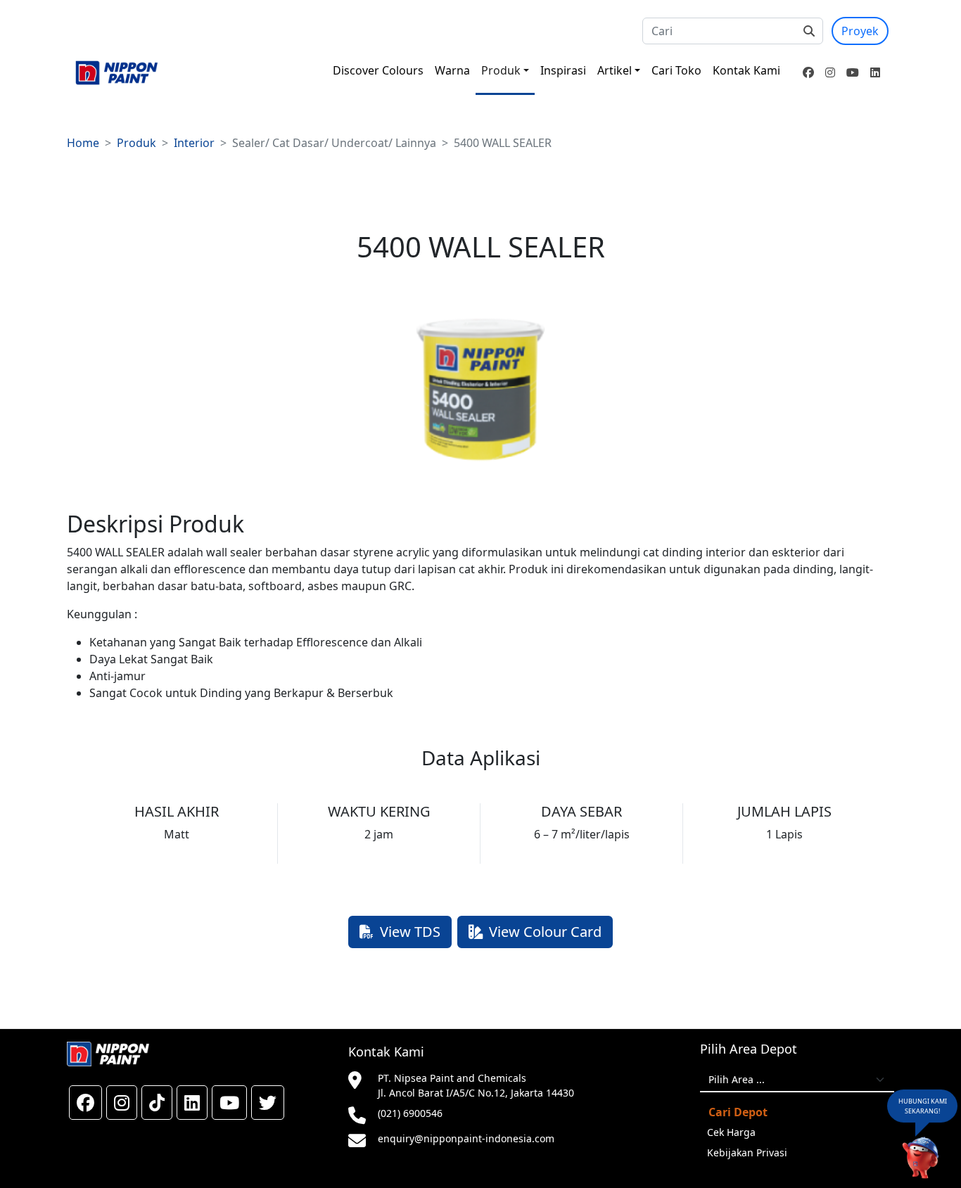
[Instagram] (830, 72)
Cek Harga (731, 1132)
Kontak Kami (746, 70)
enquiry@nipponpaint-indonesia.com (466, 1138)
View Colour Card (545, 931)
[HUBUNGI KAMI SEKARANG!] (920, 1158)
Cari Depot (738, 1112)
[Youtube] (853, 72)
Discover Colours (378, 70)
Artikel (614, 70)
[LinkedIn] (875, 72)
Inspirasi (563, 70)
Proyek (860, 31)
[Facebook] (808, 72)
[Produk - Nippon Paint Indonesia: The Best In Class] (116, 73)
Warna (452, 70)
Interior (194, 143)
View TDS (410, 931)
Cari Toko (676, 70)
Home (83, 143)
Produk (501, 70)
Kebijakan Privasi (747, 1152)
